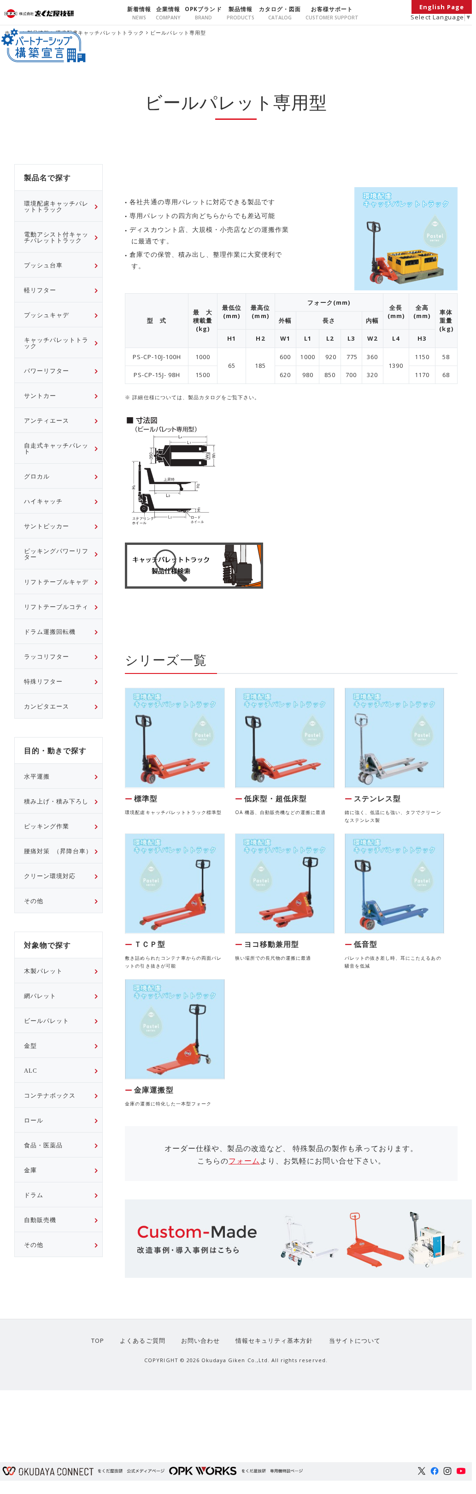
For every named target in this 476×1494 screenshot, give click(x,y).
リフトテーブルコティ (56, 606)
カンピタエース (46, 706)
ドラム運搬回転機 (50, 631)
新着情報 (139, 8)
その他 (33, 900)
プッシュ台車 (43, 265)
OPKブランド (203, 8)
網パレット (40, 995)
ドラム (33, 1195)
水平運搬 (37, 776)
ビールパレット (46, 1020)
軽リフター (40, 290)
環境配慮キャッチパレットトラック (100, 32)
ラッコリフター (46, 656)
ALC (30, 1070)
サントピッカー (46, 526)
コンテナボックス (50, 1095)
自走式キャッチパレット (56, 448)
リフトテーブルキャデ (56, 582)
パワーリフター (46, 370)
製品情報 (241, 8)
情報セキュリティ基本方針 (274, 1340)
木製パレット (43, 971)
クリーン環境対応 (50, 876)
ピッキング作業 (46, 826)
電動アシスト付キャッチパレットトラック (56, 237)
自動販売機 (40, 1219)
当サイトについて (355, 1340)
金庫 (30, 1170)
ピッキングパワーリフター (56, 554)
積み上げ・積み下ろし (56, 801)
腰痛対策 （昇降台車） (58, 851)
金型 (30, 1045)
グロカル (37, 476)
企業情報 (168, 8)
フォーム (244, 1161)
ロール (33, 1120)
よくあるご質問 (142, 1340)
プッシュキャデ (46, 315)
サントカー (40, 395)
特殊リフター (43, 681)
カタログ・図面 (280, 8)
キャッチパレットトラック (56, 342)
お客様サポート (332, 8)
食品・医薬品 (43, 1145)
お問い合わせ (200, 1340)
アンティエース (46, 420)
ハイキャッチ (43, 501)
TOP (97, 1340)
